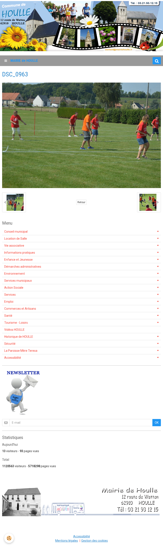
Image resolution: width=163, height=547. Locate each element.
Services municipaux (18, 280)
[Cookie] (9, 538)
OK (157, 422)
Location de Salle (15, 238)
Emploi (8, 301)
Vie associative (14, 245)
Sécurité (9, 343)
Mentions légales (66, 540)
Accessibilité (12, 357)
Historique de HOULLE (18, 336)
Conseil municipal (16, 231)
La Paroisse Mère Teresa (20, 350)
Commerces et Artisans (20, 308)
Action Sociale (13, 287)
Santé (8, 315)
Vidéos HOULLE (14, 329)
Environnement (14, 273)
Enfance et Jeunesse (18, 259)
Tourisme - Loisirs (16, 322)
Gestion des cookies (94, 540)
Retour (81, 202)
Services (10, 294)
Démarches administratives (22, 266)
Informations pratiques (19, 252)
